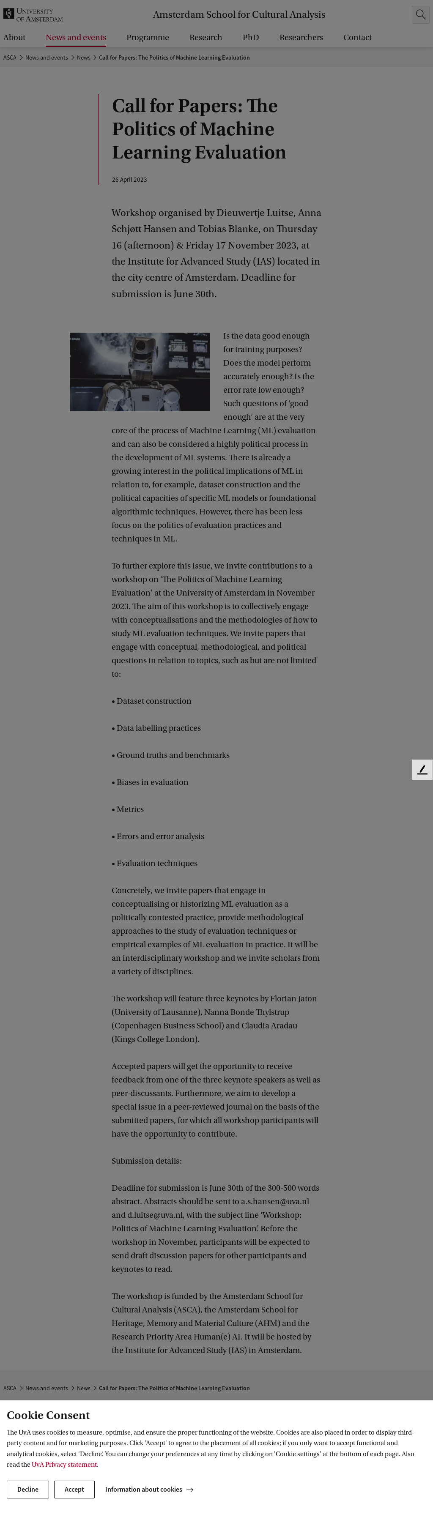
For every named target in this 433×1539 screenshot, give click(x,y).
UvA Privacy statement (64, 1464)
